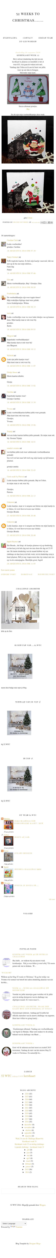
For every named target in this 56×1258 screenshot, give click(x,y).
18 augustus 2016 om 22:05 (21, 470)
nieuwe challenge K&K (28, 869)
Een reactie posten (8, 570)
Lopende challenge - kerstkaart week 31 (29, 1147)
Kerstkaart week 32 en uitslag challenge (29, 1144)
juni (28, 1152)
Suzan (6, 851)
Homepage (26, 574)
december (28, 1124)
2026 (27, 1093)
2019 (27, 1113)
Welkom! (7, 973)
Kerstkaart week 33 (29, 1141)
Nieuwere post (46, 574)
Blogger (42, 1205)
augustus (28, 1136)
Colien (29, 218)
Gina (9, 279)
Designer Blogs (35, 1243)
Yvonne (10, 408)
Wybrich (10, 355)
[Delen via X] (46, 222)
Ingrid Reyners (12, 541)
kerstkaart (29, 1076)
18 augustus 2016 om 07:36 (21, 250)
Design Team (46, 38)
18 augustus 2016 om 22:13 (21, 495)
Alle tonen (52, 899)
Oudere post (8, 574)
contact (28, 38)
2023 (27, 1102)
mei (28, 1155)
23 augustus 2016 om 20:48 (21, 515)
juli (28, 1149)
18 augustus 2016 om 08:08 (21, 287)
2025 (27, 1096)
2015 (27, 1169)
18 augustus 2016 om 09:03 (21, 329)
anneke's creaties (13, 448)
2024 (27, 1099)
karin (9, 313)
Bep (28, 109)
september (28, 1133)
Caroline (10, 392)
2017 (27, 1119)
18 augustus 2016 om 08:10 (21, 307)
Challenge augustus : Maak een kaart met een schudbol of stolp (32, 1007)
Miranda (7, 883)
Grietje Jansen (12, 372)
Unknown (10, 502)
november (28, 1127)
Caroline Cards (12, 240)
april (28, 1158)
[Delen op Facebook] (49, 222)
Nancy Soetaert (12, 257)
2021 (27, 1107)
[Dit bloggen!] (44, 222)
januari (28, 1166)
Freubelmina (11, 293)
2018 (27, 1116)
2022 (27, 1105)
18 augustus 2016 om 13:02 (21, 385)
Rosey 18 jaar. (22, 837)
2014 (27, 1172)
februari (28, 1164)
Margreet (10, 336)
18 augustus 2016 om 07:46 (21, 273)
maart (28, 1161)
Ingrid (6, 867)
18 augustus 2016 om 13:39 (21, 402)
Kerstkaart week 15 (24, 1025)
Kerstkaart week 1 (23, 1043)
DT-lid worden (28, 41)
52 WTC (6, 1076)
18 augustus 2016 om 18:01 (21, 442)
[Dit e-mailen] (42, 222)
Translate (19, 1227)
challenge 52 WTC (17, 1076)
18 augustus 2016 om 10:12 (21, 349)
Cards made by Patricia (15, 476)
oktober (28, 1130)
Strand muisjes (23, 853)
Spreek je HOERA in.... (27, 885)
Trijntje (10, 431)
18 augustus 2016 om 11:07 (21, 366)
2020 (27, 1110)
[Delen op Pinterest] (51, 222)
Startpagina (10, 38)
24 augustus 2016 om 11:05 (21, 563)
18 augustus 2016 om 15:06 (21, 425)
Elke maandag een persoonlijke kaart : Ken (28, 822)
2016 (27, 1121)
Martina (7, 818)
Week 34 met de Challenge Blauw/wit (29, 1138)
